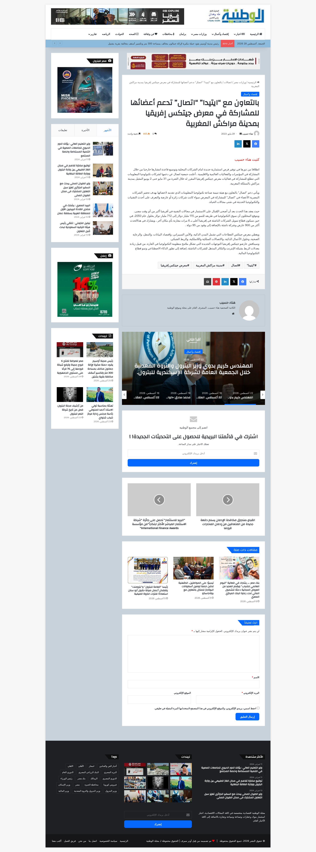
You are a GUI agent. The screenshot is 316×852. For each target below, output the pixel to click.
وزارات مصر (200, 34)
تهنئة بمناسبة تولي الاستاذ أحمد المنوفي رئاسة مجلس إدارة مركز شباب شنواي (100, 411)
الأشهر (107, 130)
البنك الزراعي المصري (88, 772)
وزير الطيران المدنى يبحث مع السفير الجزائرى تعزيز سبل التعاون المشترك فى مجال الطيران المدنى (75, 189)
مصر (77, 784)
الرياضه (106, 34)
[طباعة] (207, 281)
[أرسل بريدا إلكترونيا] (241, 133)
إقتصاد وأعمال (221, 34)
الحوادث (119, 34)
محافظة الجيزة (91, 784)
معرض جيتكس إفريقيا (174, 265)
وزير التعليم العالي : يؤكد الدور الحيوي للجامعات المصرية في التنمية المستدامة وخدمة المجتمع (74, 149)
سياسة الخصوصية (108, 840)
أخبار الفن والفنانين (108, 766)
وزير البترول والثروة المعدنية (87, 790)
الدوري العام (67, 772)
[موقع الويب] (233, 313)
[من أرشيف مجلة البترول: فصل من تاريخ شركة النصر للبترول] (70, 394)
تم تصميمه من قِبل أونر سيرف (196, 840)
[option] (193, 368)
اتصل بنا (93, 840)
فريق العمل (70, 840)
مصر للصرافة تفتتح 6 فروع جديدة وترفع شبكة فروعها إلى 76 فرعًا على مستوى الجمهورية (70, 367)
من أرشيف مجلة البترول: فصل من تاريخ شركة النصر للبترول (70, 409)
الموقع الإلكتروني (182, 692)
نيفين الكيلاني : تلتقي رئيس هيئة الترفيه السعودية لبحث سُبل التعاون (74, 227)
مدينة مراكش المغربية (209, 265)
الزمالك (94, 778)
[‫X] (247, 144)
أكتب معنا (56, 840)
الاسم (255, 677)
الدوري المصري (110, 778)
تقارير (94, 34)
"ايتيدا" (251, 265)
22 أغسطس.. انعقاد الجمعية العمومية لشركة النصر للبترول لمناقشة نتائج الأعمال (193, 368)
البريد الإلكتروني (250, 692)
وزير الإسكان (64, 784)
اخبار (239, 34)
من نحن (82, 840)
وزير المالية (64, 790)
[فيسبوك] (255, 144)
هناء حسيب (247, 133)
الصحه (132, 34)
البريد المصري (110, 772)
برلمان (182, 34)
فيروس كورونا (110, 784)
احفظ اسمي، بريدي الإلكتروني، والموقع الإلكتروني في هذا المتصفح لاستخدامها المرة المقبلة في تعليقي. (205, 708)
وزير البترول (111, 790)
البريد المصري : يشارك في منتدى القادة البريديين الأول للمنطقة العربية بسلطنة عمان (73, 209)
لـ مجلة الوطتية (153, 840)
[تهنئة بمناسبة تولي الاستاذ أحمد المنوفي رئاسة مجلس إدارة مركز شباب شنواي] (99, 394)
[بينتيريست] (216, 281)
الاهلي (70, 766)
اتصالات (228, 82)
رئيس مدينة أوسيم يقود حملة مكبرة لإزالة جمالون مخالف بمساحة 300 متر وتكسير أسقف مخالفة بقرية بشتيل (100, 369)
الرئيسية (254, 34)
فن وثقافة (149, 34)
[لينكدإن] (238, 144)
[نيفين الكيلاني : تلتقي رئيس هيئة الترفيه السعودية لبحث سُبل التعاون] (103, 228)
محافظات (167, 34)
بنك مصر (81, 778)
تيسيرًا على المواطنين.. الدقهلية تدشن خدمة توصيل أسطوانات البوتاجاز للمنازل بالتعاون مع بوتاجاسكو (196, 588)
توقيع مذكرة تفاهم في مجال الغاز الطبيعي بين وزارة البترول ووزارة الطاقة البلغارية (74, 169)
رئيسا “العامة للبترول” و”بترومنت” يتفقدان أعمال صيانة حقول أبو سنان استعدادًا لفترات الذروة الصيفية (148, 590)
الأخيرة (85, 130)
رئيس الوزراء (66, 778)
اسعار (91, 766)
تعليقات (62, 130)
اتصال (234, 265)
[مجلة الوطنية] (235, 16)
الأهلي (81, 766)
